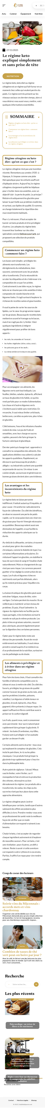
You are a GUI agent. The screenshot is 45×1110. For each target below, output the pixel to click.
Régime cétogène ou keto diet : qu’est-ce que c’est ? (23, 124)
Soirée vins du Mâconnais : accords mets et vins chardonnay (21, 907)
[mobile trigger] (4, 5)
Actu (22, 946)
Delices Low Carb (28, 234)
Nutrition (13, 76)
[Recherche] (36, 5)
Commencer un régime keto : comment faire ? (22, 130)
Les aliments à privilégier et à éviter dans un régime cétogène (23, 143)
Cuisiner (22, 898)
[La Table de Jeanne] (18, 5)
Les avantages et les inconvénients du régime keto (21, 137)
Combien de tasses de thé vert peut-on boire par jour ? (22, 953)
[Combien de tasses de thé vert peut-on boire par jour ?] (22, 937)
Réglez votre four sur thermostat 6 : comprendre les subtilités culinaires (22, 1079)
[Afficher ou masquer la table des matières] (37, 117)
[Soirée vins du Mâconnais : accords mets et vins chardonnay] (22, 889)
